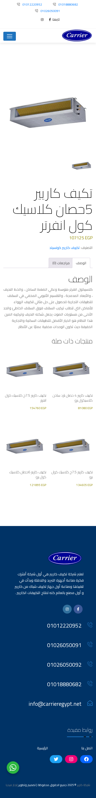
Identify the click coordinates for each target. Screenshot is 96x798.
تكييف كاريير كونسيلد (64, 247)
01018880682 (68, 4)
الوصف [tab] (81, 263)
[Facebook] (47, 19)
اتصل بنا (87, 748)
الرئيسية (42, 748)
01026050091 (50, 11)
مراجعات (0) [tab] (61, 263)
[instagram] (40, 19)
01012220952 (32, 4)
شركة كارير (83, 785)
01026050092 (64, 664)
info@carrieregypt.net (55, 703)
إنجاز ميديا (12, 785)
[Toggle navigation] (9, 36)
